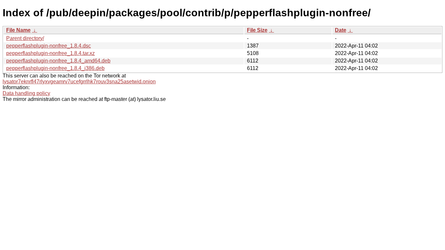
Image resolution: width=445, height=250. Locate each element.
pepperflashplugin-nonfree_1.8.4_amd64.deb (58, 60)
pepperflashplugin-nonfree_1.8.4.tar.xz (50, 53)
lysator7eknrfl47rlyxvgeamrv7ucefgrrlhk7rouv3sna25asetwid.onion (79, 81)
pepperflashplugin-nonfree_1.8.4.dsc (48, 46)
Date (340, 30)
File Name (18, 30)
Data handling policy (26, 93)
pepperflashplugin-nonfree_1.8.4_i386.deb (55, 68)
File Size (257, 30)
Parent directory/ (25, 38)
